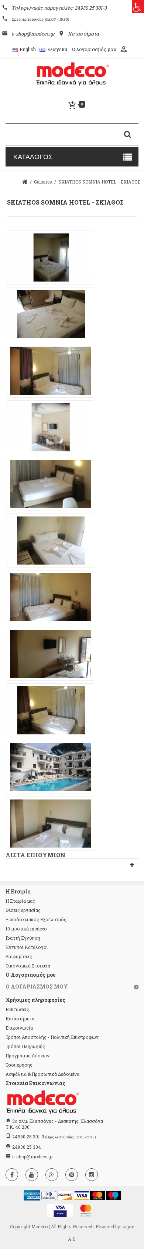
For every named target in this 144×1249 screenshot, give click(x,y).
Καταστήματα (20, 1018)
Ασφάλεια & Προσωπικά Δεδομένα (42, 1074)
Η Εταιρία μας (20, 901)
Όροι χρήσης (19, 1065)
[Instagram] (91, 1174)
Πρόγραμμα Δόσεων (27, 1055)
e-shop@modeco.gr (32, 1156)
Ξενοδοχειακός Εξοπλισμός (36, 919)
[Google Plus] (51, 1174)
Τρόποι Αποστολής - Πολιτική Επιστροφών (52, 1037)
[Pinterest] (71, 1174)
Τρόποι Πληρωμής (25, 1046)
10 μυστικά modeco (26, 929)
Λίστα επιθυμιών (35, 855)
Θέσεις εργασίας (23, 910)
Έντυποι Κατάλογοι (27, 947)
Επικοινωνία (19, 1028)
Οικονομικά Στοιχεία (28, 966)
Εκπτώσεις (17, 1009)
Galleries (43, 182)
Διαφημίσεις (19, 956)
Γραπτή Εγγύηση (23, 938)
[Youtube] (31, 1174)
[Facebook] (12, 1174)
